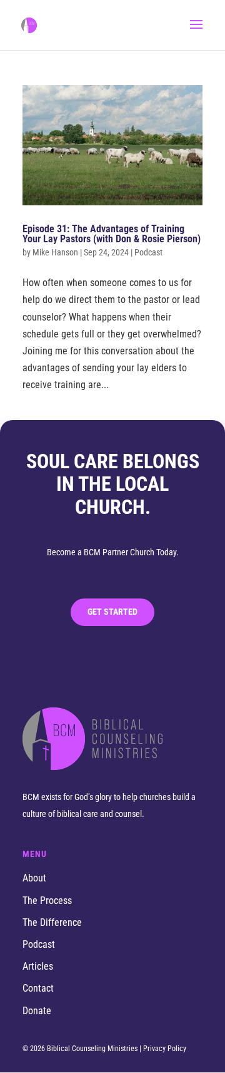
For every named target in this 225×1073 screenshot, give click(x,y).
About (34, 878)
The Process (47, 900)
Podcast (38, 944)
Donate (36, 1011)
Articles (37, 966)
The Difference (52, 922)
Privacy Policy (164, 1048)
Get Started (113, 612)
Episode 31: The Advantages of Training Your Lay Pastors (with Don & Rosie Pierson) (111, 234)
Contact (38, 988)
